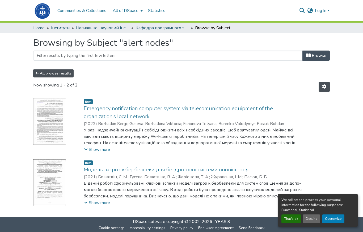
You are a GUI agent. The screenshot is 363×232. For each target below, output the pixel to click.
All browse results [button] (55, 73)
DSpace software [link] (149, 222)
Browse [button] (318, 56)
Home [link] (39, 28)
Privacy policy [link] (181, 227)
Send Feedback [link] (252, 227)
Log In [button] (321, 11)
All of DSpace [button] (125, 11)
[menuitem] (127, 10)
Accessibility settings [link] (147, 227)
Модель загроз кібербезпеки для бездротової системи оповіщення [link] (166, 169)
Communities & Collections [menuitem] (81, 11)
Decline (311, 218)
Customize (333, 218)
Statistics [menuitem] (156, 11)
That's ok (291, 218)
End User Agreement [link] (216, 227)
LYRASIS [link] (221, 222)
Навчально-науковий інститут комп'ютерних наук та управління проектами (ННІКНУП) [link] (102, 28)
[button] (42, 10)
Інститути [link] (60, 28)
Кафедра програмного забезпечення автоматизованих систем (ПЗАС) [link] (162, 28)
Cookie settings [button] (112, 227)
